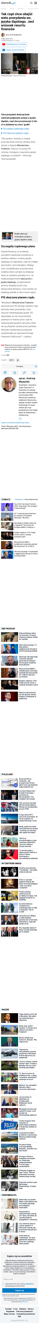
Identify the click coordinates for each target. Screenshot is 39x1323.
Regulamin (10, 1311)
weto (11, 360)
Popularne (19, 499)
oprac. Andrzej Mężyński (14, 35)
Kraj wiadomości (31, 499)
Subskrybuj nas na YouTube (16, 44)
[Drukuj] (15, 372)
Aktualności (21, 8)
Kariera (31, 1309)
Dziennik (3, 8)
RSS (19, 1316)
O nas (15, 1309)
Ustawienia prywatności (26, 1314)
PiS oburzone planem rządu (15, 133)
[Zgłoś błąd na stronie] (34, 372)
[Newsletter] (5, 372)
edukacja (12, 8)
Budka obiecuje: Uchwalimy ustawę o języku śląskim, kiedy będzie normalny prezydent (23, 237)
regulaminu (29, 1284)
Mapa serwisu (9, 1314)
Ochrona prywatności (24, 1311)
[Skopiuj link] (24, 372)
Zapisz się (19, 1290)
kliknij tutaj (25, 1301)
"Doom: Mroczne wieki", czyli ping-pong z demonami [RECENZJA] (16, 427)
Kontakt (8, 1309)
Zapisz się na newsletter (15, 50)
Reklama (22, 1309)
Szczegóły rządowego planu (16, 128)
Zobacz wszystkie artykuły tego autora (15, 423)
